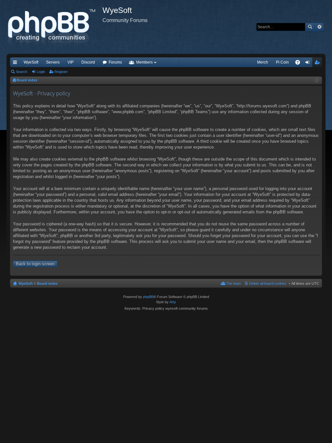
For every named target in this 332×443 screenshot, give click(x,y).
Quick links (16, 63)
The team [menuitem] (233, 283)
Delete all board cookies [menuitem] (268, 283)
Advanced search (319, 27)
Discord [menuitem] (88, 62)
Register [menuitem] (318, 63)
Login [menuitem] (308, 63)
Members (144, 62)
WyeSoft (31, 62)
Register (61, 72)
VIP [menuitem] (70, 62)
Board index (47, 283)
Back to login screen (35, 263)
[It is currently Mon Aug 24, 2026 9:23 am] (316, 80)
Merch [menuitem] (262, 62)
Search (310, 27)
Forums (115, 62)
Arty (173, 302)
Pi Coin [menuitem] (282, 62)
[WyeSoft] (54, 27)
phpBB (148, 297)
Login (41, 72)
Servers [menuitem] (53, 62)
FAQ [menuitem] (299, 63)
